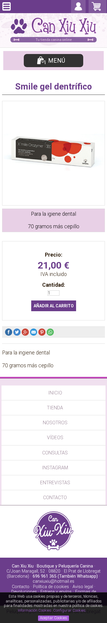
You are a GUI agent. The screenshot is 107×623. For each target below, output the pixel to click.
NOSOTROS (55, 422)
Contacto (20, 586)
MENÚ (56, 60)
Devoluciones (24, 591)
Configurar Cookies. (70, 610)
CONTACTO (55, 497)
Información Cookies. (35, 610)
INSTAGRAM (55, 468)
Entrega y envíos (56, 591)
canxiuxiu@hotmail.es (53, 581)
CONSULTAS (55, 453)
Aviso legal (83, 586)
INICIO (55, 393)
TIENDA (55, 408)
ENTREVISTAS (55, 482)
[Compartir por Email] (34, 333)
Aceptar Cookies (53, 618)
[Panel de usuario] (78, 10)
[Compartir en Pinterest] (42, 333)
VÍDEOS (55, 437)
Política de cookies (51, 586)
